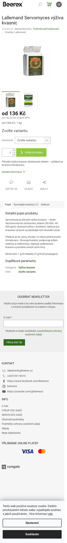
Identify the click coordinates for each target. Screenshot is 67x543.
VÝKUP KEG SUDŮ (12, 410)
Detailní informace (12, 171)
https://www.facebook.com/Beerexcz (28, 381)
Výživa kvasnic (26, 267)
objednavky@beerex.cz (20, 370)
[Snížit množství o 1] (14, 154)
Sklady (5, 428)
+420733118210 (16, 375)
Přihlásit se (14, 342)
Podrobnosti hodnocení (46, 28)
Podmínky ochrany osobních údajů (21, 423)
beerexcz (12, 386)
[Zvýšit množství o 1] (14, 150)
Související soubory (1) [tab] (26, 204)
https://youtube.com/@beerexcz (25, 391)
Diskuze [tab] (45, 204)
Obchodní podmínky (13, 419)
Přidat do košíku (34, 152)
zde (50, 514)
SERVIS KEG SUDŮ (12, 414)
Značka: (15, 32)
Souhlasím (32, 534)
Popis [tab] (8, 204)
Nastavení (32, 523)
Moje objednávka (11, 432)
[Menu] (59, 4)
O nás (5, 406)
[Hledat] (40, 4)
